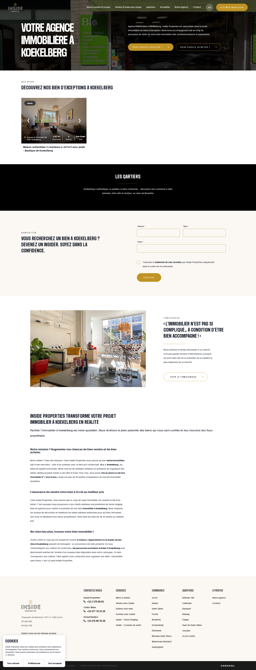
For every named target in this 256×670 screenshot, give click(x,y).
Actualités (165, 7)
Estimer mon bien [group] (231, 7)
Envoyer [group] (149, 277)
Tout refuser (13, 663)
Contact (197, 7)
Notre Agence (181, 7)
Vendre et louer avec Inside (128, 7)
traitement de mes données (168, 262)
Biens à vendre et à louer (98, 7)
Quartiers (150, 7)
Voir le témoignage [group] (183, 377)
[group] (209, 7)
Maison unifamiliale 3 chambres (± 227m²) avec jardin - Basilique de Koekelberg (54, 148)
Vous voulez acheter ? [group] (147, 47)
